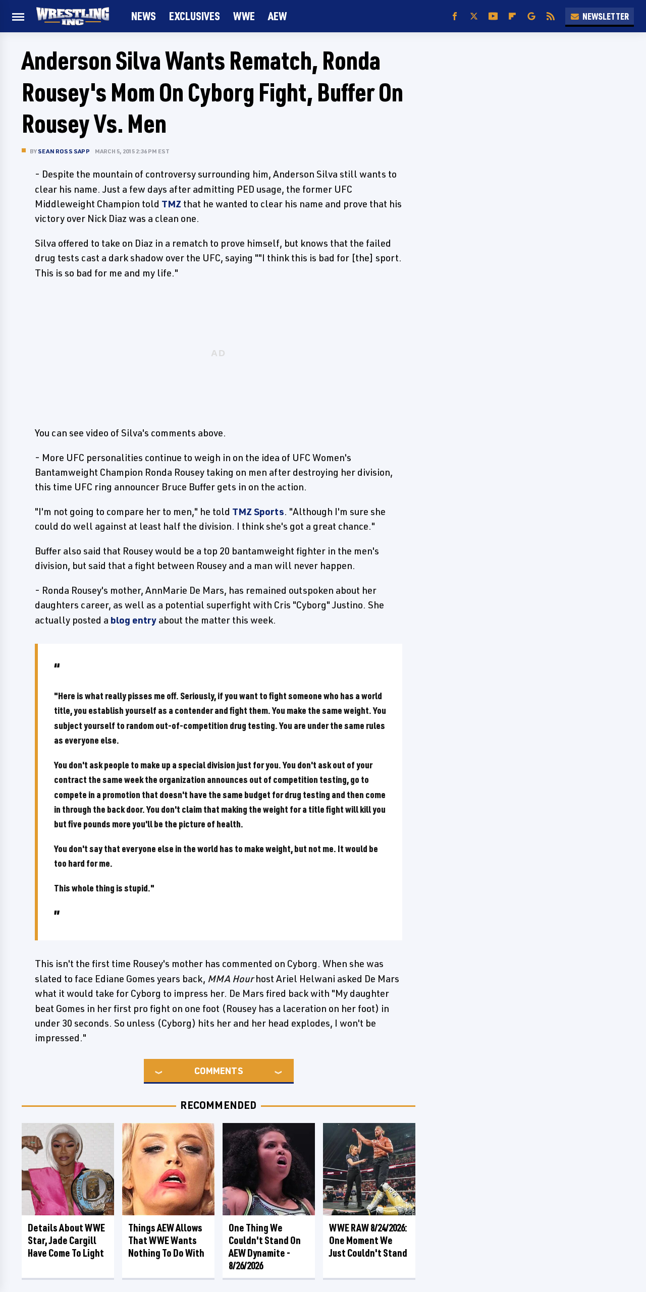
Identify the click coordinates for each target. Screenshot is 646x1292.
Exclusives (194, 16)
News (143, 16)
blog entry (133, 620)
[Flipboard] (512, 16)
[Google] (531, 16)
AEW (277, 16)
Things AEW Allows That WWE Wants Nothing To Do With (166, 1240)
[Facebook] (454, 16)
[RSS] (550, 16)
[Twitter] (473, 16)
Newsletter (605, 16)
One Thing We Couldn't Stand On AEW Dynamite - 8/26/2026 (265, 1246)
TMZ (171, 204)
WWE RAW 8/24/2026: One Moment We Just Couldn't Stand (368, 1240)
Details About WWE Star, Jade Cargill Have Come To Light (66, 1240)
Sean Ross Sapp (64, 151)
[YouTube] (493, 16)
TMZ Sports (258, 511)
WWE (244, 16)
